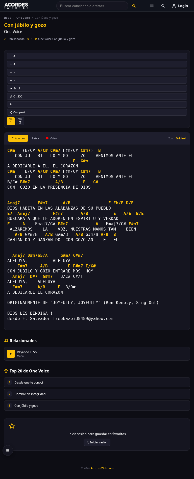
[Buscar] (134, 5)
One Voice (23, 17)
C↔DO (17, 96)
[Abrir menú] (152, 6)
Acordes (20, 138)
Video (53, 138)
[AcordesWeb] (22, 6)
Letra (35, 138)
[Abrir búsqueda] (163, 6)
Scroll (16, 88)
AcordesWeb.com (102, 468)
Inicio (7, 17)
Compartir (19, 112)
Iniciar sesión (99, 442)
